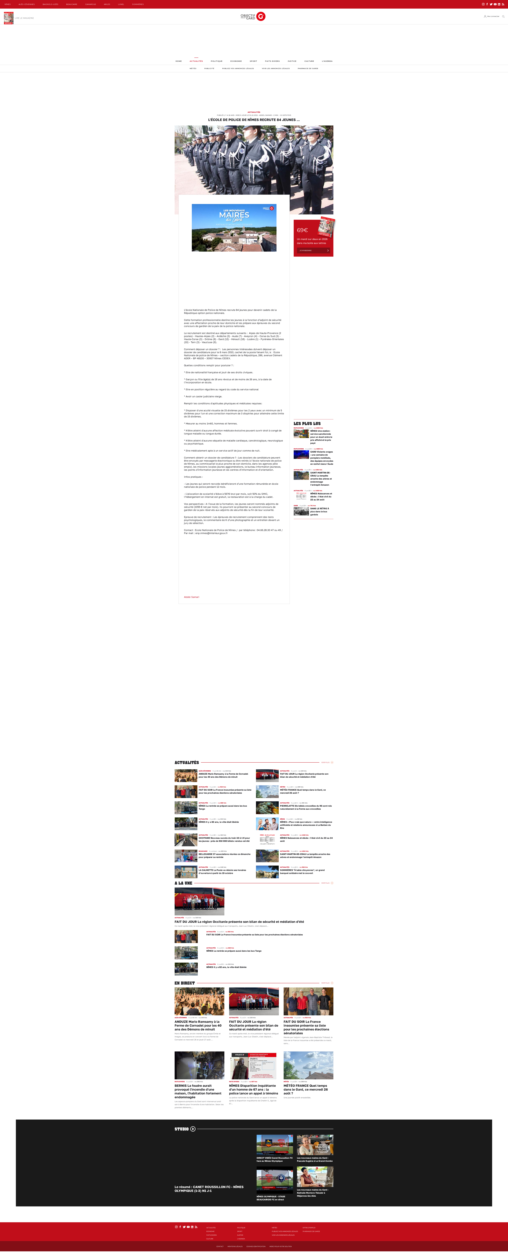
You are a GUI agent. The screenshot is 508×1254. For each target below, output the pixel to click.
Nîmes (8, 4)
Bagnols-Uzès (50, 4)
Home (179, 61)
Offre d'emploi (309, 1228)
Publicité (209, 68)
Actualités (196, 61)
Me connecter (493, 16)
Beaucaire (71, 4)
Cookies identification (256, 1246)
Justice (292, 61)
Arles (107, 4)
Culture (309, 61)
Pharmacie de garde (308, 68)
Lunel (121, 4)
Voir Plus (325, 762)
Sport (253, 61)
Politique (217, 61)
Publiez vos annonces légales (238, 68)
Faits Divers (272, 61)
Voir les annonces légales (276, 68)
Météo (193, 68)
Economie (236, 61)
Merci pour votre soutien (280, 1246)
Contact (220, 1246)
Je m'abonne (306, 250)
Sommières (138, 4)
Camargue (90, 4)
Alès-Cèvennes (27, 4)
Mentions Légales (235, 1246)
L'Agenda (327, 61)
